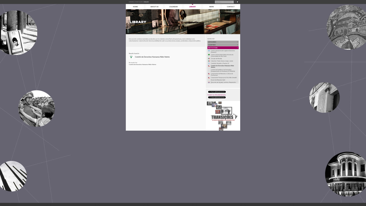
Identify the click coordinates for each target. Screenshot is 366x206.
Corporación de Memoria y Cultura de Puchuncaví (222, 74)
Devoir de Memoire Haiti (218, 80)
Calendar (173, 7)
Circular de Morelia (216, 58)
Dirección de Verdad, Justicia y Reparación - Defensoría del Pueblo (224, 83)
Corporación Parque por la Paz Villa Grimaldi (224, 77)
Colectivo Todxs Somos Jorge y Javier (222, 61)
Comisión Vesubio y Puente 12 (220, 63)
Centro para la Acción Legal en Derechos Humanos (223, 51)
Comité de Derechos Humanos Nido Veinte (222, 66)
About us (154, 7)
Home (135, 7)
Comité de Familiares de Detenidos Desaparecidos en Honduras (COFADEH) (223, 70)
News (211, 7)
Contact (231, 7)
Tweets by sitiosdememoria (216, 95)
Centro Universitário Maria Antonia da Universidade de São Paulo (222, 55)
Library (192, 7)
